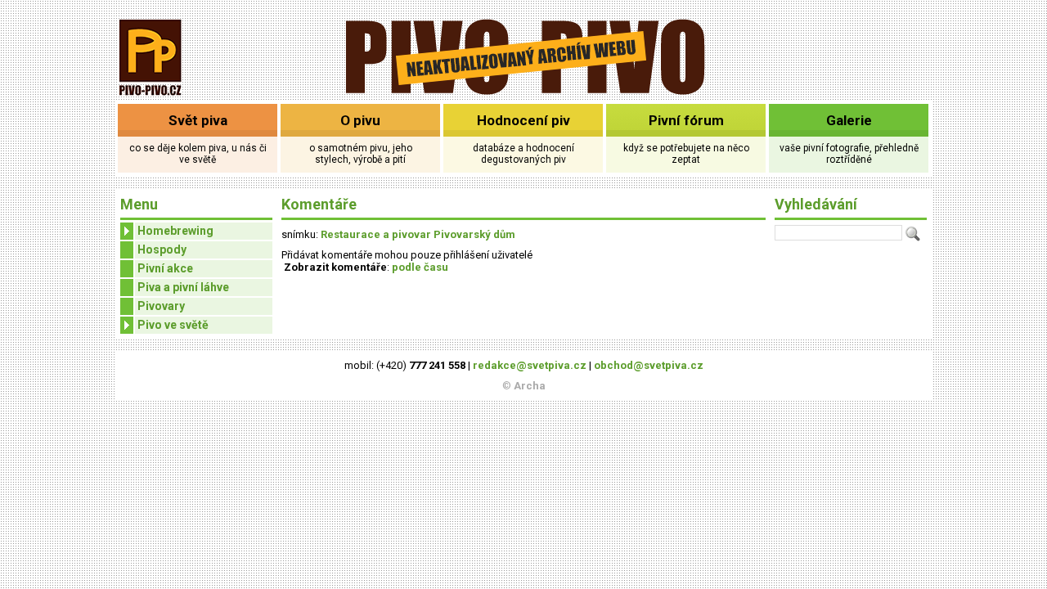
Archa (530, 386)
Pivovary (161, 305)
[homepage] (524, 92)
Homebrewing (175, 230)
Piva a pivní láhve (183, 287)
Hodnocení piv (523, 120)
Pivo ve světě (173, 324)
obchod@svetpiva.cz (648, 365)
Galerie (849, 120)
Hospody (161, 249)
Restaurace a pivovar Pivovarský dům (418, 234)
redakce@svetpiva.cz (529, 365)
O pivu (360, 120)
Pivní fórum (686, 120)
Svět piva (198, 120)
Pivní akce (165, 268)
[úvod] (151, 97)
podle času (420, 267)
